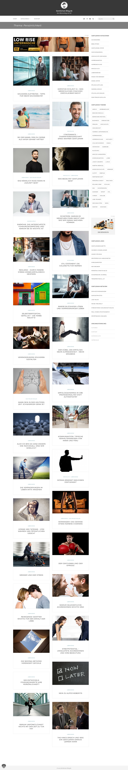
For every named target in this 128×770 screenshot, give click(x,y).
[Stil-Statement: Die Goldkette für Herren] (70, 243)
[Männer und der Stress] (31, 554)
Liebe (108, 158)
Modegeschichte (98, 169)
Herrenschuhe (96, 64)
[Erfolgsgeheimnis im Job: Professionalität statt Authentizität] (70, 373)
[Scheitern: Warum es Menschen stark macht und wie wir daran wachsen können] (70, 199)
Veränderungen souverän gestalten (31, 358)
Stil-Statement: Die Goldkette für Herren (70, 265)
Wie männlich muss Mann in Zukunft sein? (31, 182)
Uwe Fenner (96, 199)
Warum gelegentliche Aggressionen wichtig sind (70, 606)
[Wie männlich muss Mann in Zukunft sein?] (31, 160)
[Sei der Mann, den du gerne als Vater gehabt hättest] (31, 117)
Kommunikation (98, 158)
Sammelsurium (31, 221)
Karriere (105, 146)
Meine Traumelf (97, 303)
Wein (106, 203)
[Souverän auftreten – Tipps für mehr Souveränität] (31, 70)
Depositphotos (96, 295)
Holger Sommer (98, 143)
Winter (94, 207)
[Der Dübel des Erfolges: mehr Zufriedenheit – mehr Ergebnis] (70, 329)
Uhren (94, 195)
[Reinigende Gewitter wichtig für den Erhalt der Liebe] (31, 596)
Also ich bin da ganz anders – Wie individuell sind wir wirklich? (31, 446)
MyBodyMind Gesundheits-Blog (102, 308)
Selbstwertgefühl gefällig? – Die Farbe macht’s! (31, 316)
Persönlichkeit (97, 180)
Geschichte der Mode (99, 56)
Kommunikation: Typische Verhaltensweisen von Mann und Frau (70, 439)
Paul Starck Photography (100, 312)
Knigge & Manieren (99, 154)
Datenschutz (96, 336)
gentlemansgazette (98, 246)
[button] (4, 766)
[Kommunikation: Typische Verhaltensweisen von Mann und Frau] (70, 417)
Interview (96, 146)
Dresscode (105, 120)
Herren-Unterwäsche (100, 131)
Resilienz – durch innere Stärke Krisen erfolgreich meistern (31, 272)
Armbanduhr (104, 109)
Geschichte (104, 124)
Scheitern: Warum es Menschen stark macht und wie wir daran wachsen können (70, 219)
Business (95, 120)
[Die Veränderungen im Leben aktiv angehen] (31, 468)
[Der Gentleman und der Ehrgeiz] (70, 544)
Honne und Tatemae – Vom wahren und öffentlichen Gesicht (31, 531)
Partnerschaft (97, 177)
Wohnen (103, 207)
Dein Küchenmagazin (98, 291)
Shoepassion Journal (99, 274)
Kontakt (94, 332)
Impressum (95, 340)
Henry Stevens (96, 254)
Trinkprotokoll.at (98, 279)
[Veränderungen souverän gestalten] (31, 337)
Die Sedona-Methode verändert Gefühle (31, 662)
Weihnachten (97, 203)
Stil (109, 192)
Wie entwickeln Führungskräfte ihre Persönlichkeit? (31, 682)
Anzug (94, 109)
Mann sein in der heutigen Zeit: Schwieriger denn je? (31, 403)
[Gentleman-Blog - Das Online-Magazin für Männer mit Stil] (64, 8)
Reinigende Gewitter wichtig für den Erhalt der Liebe (31, 619)
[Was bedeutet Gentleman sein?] (70, 158)
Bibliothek (95, 44)
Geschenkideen (96, 52)
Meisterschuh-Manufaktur (100, 258)
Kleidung (95, 150)
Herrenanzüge (96, 60)
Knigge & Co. (70, 131)
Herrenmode (97, 135)
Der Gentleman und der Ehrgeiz (71, 564)
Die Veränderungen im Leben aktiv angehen (31, 489)
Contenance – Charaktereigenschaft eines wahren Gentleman (70, 137)
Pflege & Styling (97, 85)
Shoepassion (102, 188)
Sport (103, 192)
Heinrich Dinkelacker (99, 250)
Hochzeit (109, 139)
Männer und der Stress (31, 575)
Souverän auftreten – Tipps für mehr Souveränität (31, 95)
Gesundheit (96, 128)
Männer (110, 169)
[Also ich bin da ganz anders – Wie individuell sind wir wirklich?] (31, 424)
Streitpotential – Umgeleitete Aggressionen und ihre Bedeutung (70, 651)
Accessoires (70, 260)
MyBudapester (96, 262)
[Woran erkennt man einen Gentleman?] (70, 460)
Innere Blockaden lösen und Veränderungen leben (70, 307)
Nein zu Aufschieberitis (70, 693)
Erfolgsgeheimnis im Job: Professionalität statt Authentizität (70, 395)
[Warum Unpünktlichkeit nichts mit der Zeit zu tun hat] (31, 704)
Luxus (108, 162)
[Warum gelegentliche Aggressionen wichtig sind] (70, 585)
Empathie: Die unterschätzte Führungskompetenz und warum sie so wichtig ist (31, 227)
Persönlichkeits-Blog (99, 270)
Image (108, 143)
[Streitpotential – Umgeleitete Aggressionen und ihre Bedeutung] (70, 628)
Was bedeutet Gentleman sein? (70, 180)
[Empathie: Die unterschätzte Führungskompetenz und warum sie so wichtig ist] (31, 203)
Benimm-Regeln (97, 113)
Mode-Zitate (95, 81)
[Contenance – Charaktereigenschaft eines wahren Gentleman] (70, 114)
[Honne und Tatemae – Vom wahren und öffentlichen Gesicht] (31, 509)
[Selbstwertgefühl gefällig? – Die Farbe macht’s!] (31, 294)
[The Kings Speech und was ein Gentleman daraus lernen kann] (70, 715)
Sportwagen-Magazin (99, 316)
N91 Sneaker (95, 266)
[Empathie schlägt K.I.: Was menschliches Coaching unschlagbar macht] (70, 68)
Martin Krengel (98, 165)
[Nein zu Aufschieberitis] (70, 673)
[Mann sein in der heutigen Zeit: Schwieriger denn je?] (31, 381)
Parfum (102, 173)
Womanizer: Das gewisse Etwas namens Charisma (70, 523)
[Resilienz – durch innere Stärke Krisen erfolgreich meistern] (31, 249)
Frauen (95, 124)
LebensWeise (31, 90)
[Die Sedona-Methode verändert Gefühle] (31, 641)
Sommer (95, 192)
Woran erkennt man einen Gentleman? (70, 481)
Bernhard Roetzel (99, 116)
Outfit (94, 173)
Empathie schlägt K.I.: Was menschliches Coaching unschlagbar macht (70, 91)
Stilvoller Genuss (97, 93)
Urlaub (102, 195)
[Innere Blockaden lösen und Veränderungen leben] (70, 286)
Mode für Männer (97, 76)
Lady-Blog (95, 299)
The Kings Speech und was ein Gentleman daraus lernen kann (70, 740)
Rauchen (109, 180)
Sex (93, 188)
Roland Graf (97, 184)
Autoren (94, 327)
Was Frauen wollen (35, 177)
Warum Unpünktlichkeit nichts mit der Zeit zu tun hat (31, 727)
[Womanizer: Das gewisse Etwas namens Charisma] (70, 502)
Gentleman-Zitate (97, 48)
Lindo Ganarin (97, 162)
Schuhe (107, 184)
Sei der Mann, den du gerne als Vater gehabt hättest (31, 138)
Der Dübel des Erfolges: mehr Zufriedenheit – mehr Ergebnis (70, 352)
